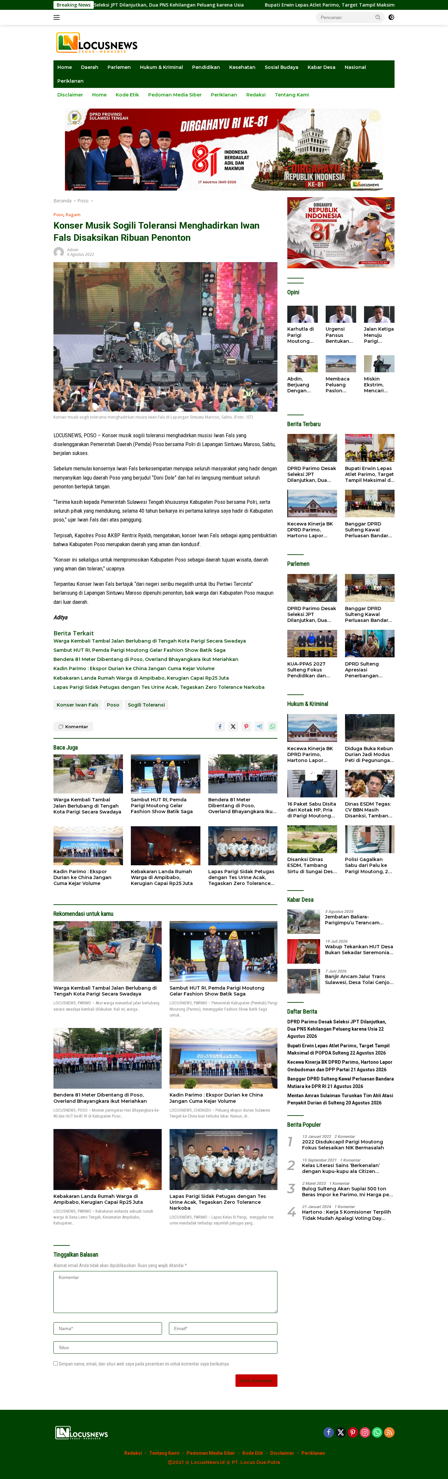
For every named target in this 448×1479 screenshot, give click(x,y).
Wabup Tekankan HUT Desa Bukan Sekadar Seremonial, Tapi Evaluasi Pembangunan (359, 949)
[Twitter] (341, 1433)
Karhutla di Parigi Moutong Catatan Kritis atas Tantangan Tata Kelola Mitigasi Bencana (301, 335)
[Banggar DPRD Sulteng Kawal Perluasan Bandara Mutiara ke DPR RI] (370, 504)
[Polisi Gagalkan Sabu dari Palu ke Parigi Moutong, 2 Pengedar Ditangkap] (370, 839)
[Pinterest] (353, 1433)
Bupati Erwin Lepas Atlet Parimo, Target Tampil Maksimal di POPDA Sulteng (288, 5)
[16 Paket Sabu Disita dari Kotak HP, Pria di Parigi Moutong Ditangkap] (312, 784)
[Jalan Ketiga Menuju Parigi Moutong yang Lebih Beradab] (379, 314)
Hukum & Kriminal (161, 67)
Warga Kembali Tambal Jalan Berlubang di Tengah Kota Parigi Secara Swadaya (149, 641)
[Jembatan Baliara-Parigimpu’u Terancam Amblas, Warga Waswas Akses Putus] (303, 921)
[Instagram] (365, 1433)
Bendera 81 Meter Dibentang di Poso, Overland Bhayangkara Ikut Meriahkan (145, 659)
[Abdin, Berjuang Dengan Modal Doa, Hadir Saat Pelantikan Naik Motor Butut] (302, 363)
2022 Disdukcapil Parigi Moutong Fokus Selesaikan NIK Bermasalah (343, 1145)
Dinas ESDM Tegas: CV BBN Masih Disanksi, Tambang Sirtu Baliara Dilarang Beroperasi (369, 810)
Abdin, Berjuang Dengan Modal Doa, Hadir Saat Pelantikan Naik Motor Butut (301, 385)
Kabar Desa (322, 67)
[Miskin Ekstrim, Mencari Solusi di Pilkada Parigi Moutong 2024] (379, 363)
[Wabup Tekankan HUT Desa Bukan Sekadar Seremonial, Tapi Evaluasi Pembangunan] (303, 951)
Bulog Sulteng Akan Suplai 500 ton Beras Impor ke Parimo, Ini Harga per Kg (346, 1191)
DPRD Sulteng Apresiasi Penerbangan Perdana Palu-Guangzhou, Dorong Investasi (369, 670)
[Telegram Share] (259, 726)
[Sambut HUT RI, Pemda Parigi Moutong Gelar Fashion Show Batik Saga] (165, 773)
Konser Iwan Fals (77, 705)
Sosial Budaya (281, 67)
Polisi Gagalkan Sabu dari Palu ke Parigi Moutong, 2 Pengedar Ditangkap (366, 865)
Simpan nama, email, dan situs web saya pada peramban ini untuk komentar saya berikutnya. (144, 1363)
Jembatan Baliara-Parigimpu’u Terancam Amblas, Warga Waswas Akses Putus (354, 920)
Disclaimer (70, 95)
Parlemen (119, 67)
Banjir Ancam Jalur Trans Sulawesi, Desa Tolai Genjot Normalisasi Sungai (358, 979)
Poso (58, 214)
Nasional (355, 67)
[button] (378, 17)
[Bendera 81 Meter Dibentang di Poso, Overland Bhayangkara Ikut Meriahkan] (243, 773)
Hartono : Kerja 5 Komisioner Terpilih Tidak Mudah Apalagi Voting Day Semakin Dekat (346, 1215)
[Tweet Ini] (233, 726)
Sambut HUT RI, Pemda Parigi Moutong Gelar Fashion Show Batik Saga (139, 650)
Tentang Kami (292, 95)
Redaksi (256, 95)
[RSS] (389, 1433)
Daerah (89, 67)
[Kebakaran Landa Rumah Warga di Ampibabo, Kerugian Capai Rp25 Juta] (165, 845)
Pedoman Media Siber (175, 95)
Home (64, 67)
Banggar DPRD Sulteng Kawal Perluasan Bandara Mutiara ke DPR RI (368, 530)
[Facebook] (328, 1433)
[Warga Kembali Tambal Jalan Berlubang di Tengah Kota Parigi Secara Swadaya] (88, 773)
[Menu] (57, 17)
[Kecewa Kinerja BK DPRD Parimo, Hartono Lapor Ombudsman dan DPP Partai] (312, 504)
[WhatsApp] (377, 1433)
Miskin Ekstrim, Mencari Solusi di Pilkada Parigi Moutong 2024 (375, 385)
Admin (72, 250)
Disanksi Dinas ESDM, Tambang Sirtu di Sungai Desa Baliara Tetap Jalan (311, 865)
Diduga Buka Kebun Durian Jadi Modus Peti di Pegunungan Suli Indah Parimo (369, 754)
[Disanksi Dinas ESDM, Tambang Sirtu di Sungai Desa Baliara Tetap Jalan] (312, 839)
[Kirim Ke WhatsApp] (272, 726)
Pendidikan (206, 67)
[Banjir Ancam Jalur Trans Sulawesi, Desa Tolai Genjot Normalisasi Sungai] (303, 981)
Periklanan (70, 81)
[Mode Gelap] (391, 17)
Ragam (73, 214)
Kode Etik (127, 95)
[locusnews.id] (99, 42)
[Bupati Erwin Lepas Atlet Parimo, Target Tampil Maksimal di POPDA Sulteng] (370, 448)
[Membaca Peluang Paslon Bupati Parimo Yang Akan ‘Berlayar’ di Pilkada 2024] (341, 363)
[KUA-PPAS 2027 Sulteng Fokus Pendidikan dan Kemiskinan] (312, 644)
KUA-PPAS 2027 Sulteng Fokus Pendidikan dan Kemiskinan (306, 670)
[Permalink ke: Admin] (58, 252)
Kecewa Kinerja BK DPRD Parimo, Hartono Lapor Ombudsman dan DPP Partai (310, 530)
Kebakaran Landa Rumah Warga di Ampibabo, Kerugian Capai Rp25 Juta (141, 678)
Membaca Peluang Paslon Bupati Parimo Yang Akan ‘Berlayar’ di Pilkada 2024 (340, 385)
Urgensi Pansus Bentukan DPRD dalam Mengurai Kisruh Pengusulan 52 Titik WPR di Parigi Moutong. (341, 335)
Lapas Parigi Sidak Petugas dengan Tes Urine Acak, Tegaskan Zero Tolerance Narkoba (159, 687)
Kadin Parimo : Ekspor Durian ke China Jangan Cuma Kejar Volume (133, 668)
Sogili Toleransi (146, 705)
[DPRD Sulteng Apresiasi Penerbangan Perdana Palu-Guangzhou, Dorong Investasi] (370, 644)
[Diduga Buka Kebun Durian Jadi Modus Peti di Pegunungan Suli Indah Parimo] (370, 728)
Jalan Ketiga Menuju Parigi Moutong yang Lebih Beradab (379, 335)
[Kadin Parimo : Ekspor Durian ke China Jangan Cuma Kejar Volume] (88, 845)
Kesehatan (242, 67)
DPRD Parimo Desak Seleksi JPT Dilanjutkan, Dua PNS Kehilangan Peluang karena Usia (311, 474)
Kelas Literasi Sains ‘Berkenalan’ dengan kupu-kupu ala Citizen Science (341, 1168)
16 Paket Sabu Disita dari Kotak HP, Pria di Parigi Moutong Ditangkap (311, 810)
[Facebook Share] (220, 726)
